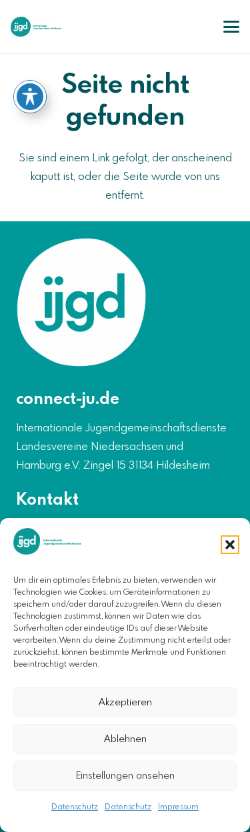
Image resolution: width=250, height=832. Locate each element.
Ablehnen (125, 739)
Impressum (178, 807)
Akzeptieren (125, 702)
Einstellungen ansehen (125, 776)
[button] (230, 544)
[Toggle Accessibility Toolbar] (30, 97)
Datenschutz (74, 807)
